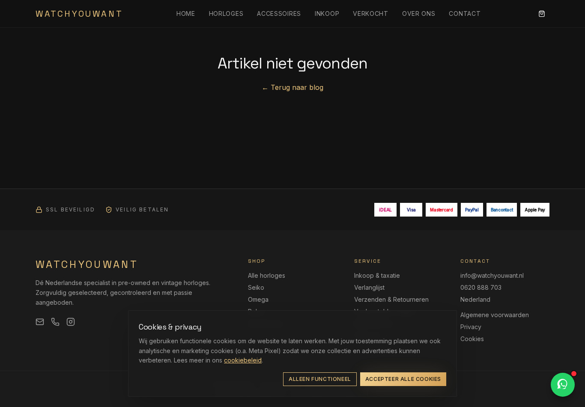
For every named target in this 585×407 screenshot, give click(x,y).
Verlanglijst (369, 287)
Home (185, 13)
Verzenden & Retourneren (391, 299)
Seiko (256, 287)
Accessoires (279, 13)
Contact (465, 13)
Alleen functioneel (320, 379)
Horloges (226, 13)
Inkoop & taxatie (377, 275)
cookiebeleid (243, 360)
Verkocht (370, 13)
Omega (258, 299)
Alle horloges (266, 275)
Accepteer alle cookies (403, 379)
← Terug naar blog (292, 87)
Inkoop (327, 13)
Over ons (419, 13)
